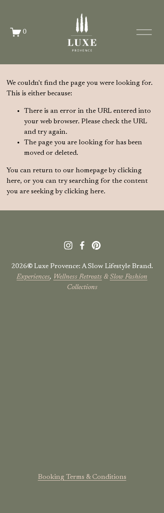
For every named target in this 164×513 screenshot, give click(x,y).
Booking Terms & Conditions (82, 477)
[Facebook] (82, 245)
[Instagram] (68, 245)
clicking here (84, 191)
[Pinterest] (96, 245)
